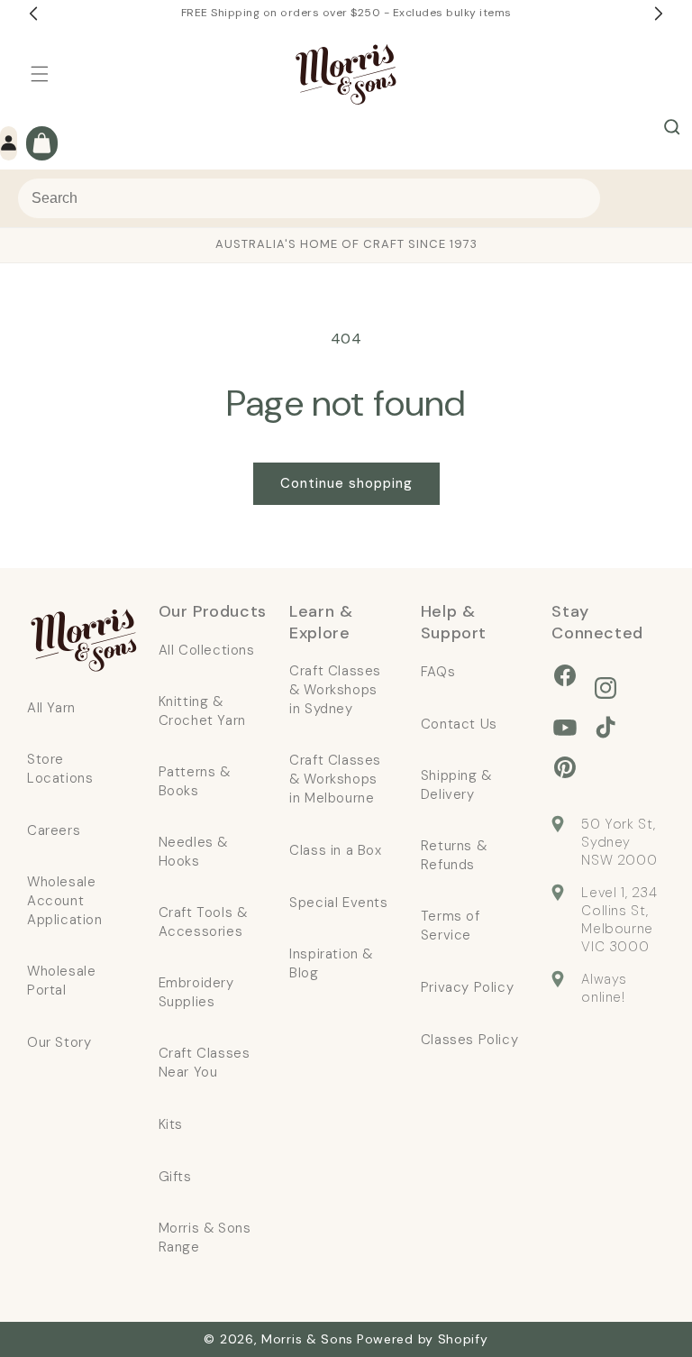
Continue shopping (346, 483)
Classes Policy (469, 1040)
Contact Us (459, 724)
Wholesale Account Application (65, 901)
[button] (39, 74)
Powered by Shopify (422, 1339)
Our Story (59, 1042)
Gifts (175, 1177)
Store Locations (60, 768)
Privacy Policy (467, 987)
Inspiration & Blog (331, 963)
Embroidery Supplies (196, 992)
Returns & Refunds (454, 855)
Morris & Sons (307, 1339)
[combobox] (309, 198)
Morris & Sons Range (205, 1237)
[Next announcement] (658, 13)
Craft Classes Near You (204, 1062)
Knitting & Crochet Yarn (202, 710)
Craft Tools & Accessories (203, 921)
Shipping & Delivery (456, 784)
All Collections (207, 650)
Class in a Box (335, 850)
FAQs (438, 672)
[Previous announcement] (33, 13)
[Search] (672, 127)
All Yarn (51, 708)
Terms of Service (450, 925)
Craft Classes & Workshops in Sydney (335, 690)
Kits (171, 1124)
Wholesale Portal (61, 980)
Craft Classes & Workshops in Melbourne (335, 779)
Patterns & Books (195, 781)
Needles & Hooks (193, 851)
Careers (53, 830)
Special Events (338, 903)
